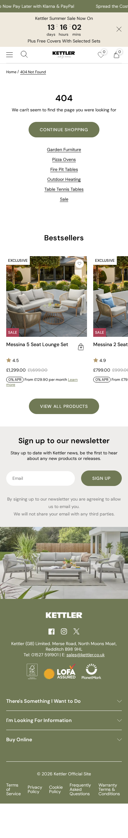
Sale (64, 199)
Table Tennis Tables (64, 189)
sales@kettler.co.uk (85, 654)
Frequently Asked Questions (80, 789)
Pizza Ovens (64, 159)
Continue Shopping (64, 129)
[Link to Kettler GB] (63, 54)
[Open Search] (24, 55)
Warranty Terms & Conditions (109, 789)
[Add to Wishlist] (79, 263)
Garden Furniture (64, 149)
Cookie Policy (56, 789)
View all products (64, 406)
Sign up (101, 478)
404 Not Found (33, 71)
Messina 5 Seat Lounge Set (37, 344)
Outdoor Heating (64, 179)
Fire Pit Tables (64, 169)
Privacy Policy (35, 789)
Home (11, 71)
